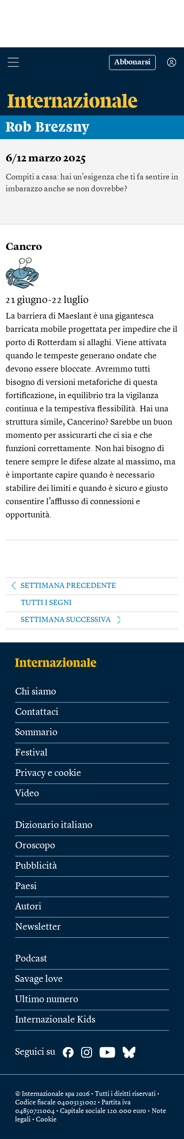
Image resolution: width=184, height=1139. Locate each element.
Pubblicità (36, 866)
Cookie (46, 1119)
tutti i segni (46, 603)
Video (27, 794)
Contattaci (37, 712)
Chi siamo (35, 692)
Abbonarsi (132, 62)
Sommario (36, 733)
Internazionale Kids (55, 1020)
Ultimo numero (46, 1000)
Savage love (39, 979)
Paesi (26, 886)
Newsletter (38, 927)
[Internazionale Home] (58, 662)
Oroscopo (35, 846)
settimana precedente (68, 586)
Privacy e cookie (48, 773)
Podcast (31, 959)
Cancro (24, 247)
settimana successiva (66, 620)
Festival (31, 753)
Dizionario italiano (53, 825)
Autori (28, 907)
